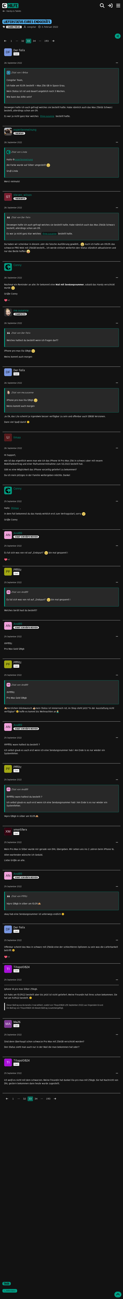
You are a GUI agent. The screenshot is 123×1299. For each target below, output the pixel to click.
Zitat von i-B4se (19, 72)
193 (46, 40)
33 (28, 40)
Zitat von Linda (19, 151)
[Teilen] (118, 36)
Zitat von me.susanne (22, 392)
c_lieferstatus (10, 1290)
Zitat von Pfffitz (19, 896)
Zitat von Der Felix (20, 217)
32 (22, 40)
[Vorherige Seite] (5, 41)
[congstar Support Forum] (10, 5)
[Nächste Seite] (53, 41)
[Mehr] (117, 63)
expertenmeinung (24, 159)
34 (34, 40)
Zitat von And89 (19, 591)
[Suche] (102, 5)
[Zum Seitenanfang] (117, 1294)
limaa (16, 507)
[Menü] (118, 5)
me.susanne (48, 116)
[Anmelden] (110, 5)
